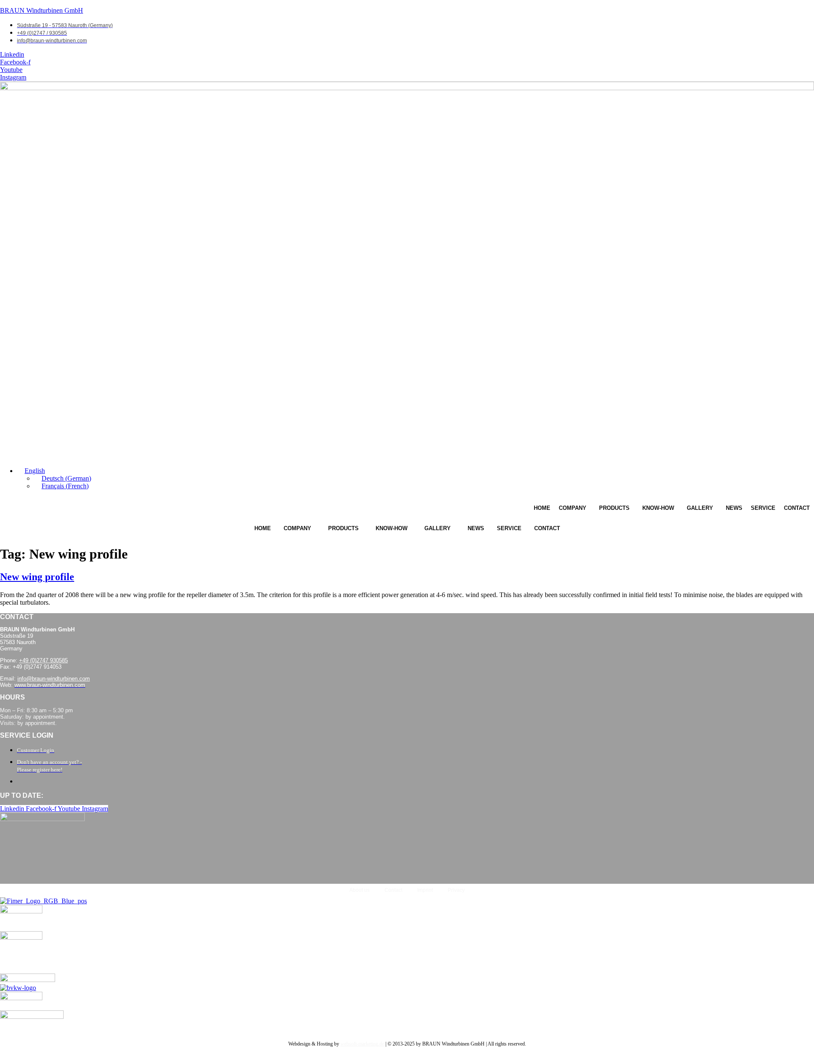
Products (614, 508)
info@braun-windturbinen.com (53, 678)
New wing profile (37, 576)
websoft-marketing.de (362, 1044)
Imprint (425, 890)
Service (763, 508)
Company (572, 508)
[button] (31, 470)
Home (542, 508)
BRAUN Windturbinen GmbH (41, 10)
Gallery (700, 508)
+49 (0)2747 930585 (43, 660)
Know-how (658, 508)
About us (359, 890)
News (734, 508)
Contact (797, 508)
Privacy (456, 890)
